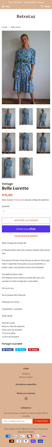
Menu (7, 6)
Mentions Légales (26, 377)
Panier (47, 6)
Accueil (4, 27)
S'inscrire (41, 421)
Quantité (5, 206)
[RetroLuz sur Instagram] (26, 399)
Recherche (26, 374)
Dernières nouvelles (26, 384)
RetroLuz (26, 16)
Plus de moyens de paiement (26, 235)
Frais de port (19, 200)
